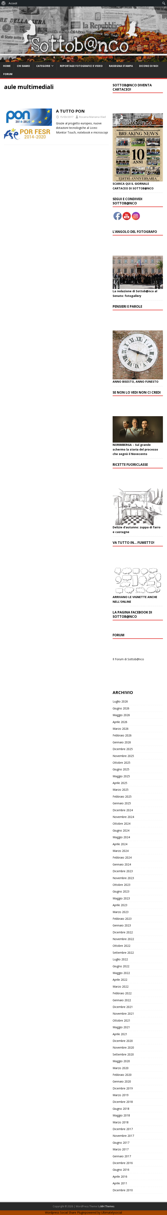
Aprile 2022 (120, 980)
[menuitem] (3, 3)
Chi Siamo (23, 66)
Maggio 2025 (121, 776)
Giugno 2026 (121, 708)
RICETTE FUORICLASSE (130, 464)
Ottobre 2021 (121, 1020)
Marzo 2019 (121, 1095)
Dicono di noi (148, 66)
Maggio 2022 (121, 973)
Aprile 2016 (120, 1176)
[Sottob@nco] (83, 60)
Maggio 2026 (121, 715)
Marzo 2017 (121, 1149)
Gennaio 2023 (122, 925)
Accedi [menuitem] (13, 3)
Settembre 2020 (123, 1054)
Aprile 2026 (120, 722)
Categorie (43, 66)
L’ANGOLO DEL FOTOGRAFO (135, 231)
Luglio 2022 (120, 959)
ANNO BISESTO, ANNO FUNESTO (135, 381)
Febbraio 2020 (122, 1075)
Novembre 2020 (123, 1047)
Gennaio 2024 (122, 864)
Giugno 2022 (121, 966)
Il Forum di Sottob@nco (128, 659)
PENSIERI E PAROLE (127, 306)
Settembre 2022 (123, 952)
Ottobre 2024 (121, 823)
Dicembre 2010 (123, 1190)
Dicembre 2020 (123, 1041)
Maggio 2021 (121, 1027)
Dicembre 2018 (123, 1102)
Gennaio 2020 (122, 1081)
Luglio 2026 (120, 701)
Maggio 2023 (121, 898)
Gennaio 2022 (122, 1000)
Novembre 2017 (123, 1136)
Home (7, 66)
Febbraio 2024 (122, 857)
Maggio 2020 (121, 1061)
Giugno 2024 (121, 830)
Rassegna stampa (121, 66)
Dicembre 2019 (123, 1088)
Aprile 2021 (120, 1034)
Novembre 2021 (123, 1013)
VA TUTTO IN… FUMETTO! (133, 542)
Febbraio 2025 (122, 796)
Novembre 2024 (123, 817)
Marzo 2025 (121, 790)
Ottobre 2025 (121, 762)
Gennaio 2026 (122, 742)
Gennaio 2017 (122, 1156)
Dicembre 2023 (123, 871)
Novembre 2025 (123, 756)
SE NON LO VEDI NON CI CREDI (137, 392)
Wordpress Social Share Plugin (65, 1212)
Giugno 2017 (121, 1142)
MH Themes (107, 1206)
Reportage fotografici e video (81, 66)
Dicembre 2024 (123, 810)
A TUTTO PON (70, 111)
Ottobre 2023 (121, 885)
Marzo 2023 (121, 912)
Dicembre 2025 (123, 749)
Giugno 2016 (121, 1170)
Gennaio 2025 (122, 803)
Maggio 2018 (121, 1115)
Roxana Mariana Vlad (92, 117)
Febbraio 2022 (122, 993)
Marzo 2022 (121, 986)
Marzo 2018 (121, 1122)
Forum (7, 74)
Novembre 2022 (123, 939)
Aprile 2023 (120, 905)
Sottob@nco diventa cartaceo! (132, 87)
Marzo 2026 (121, 729)
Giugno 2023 (121, 891)
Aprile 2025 (120, 783)
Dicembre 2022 (123, 932)
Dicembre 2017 (123, 1129)
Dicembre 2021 (123, 1007)
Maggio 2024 (121, 837)
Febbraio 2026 (122, 735)
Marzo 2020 (121, 1068)
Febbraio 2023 (122, 919)
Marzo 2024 (121, 851)
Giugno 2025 (121, 769)
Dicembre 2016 (123, 1163)
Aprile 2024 (120, 844)
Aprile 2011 (120, 1183)
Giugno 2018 (121, 1109)
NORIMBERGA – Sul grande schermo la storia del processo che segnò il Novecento (135, 449)
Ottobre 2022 (121, 946)
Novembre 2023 (123, 878)
